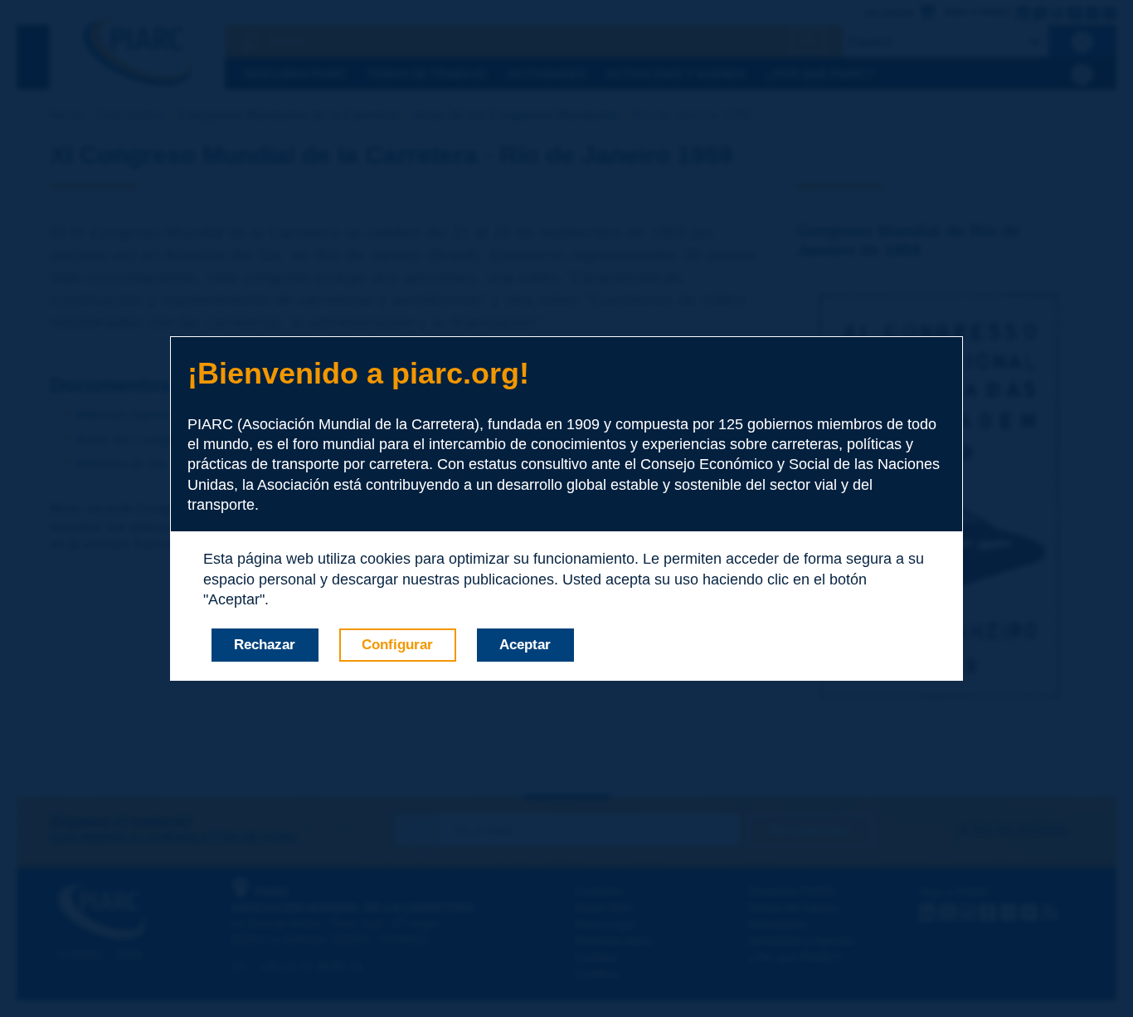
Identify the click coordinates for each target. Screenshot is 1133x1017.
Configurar (397, 645)
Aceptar (525, 645)
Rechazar (264, 645)
